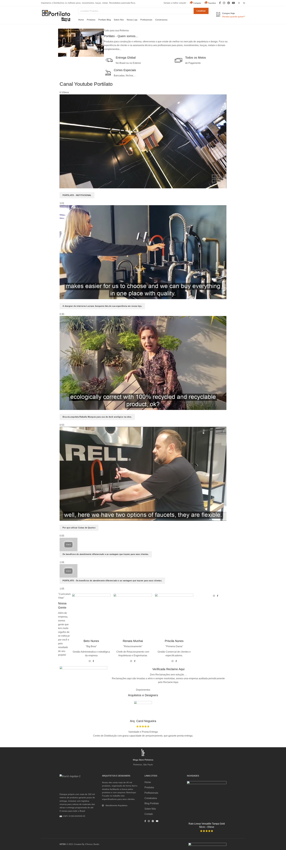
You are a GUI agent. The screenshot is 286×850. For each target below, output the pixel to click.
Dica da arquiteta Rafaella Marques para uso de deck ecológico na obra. (97, 417)
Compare (221, 794)
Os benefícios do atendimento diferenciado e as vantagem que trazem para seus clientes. (106, 554)
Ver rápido (221, 801)
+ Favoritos (221, 786)
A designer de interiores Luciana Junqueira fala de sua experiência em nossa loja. (102, 306)
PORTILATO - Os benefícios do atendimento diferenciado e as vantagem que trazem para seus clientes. (112, 580)
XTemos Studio (92, 844)
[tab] (143, 149)
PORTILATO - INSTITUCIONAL (77, 195)
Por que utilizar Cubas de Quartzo (79, 528)
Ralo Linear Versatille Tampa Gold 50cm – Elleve (207, 825)
